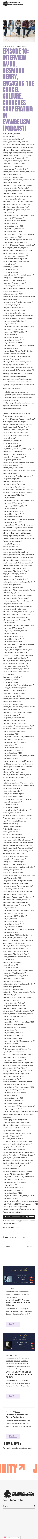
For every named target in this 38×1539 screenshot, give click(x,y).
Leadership (17, 1294)
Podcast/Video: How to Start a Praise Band (17, 1416)
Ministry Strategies (16, 1363)
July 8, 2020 (6, 46)
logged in (15, 1448)
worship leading (16, 1369)
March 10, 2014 (10, 1412)
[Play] (5, 1217)
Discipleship (9, 1294)
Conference (25, 1292)
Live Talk (23, 1294)
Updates (14, 1297)
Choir (20, 1292)
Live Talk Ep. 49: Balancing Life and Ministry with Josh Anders (19, 1374)
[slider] (31, 1216)
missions (25, 1363)
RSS (17, 1227)
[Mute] (27, 1217)
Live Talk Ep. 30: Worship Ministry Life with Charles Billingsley (18, 1302)
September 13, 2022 (11, 1355)
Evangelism (17, 1361)
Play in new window (28, 1221)
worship (8, 1369)
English (9, 1537)
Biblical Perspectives (12, 1292)
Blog (20, 1358)
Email (12, 1227)
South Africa (15, 1366)
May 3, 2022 (9, 1289)
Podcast (24, 46)
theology (9, 1297)
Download (7, 1223)
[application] (19, 1217)
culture (19, 46)
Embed (14, 1223)
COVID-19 (13, 46)
